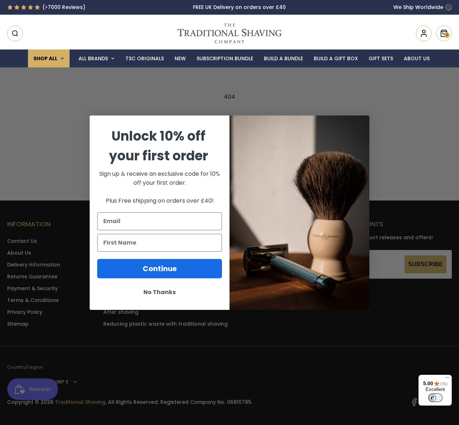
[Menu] (447, 379)
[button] (15, 33)
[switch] (435, 397)
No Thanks (159, 292)
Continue (160, 269)
